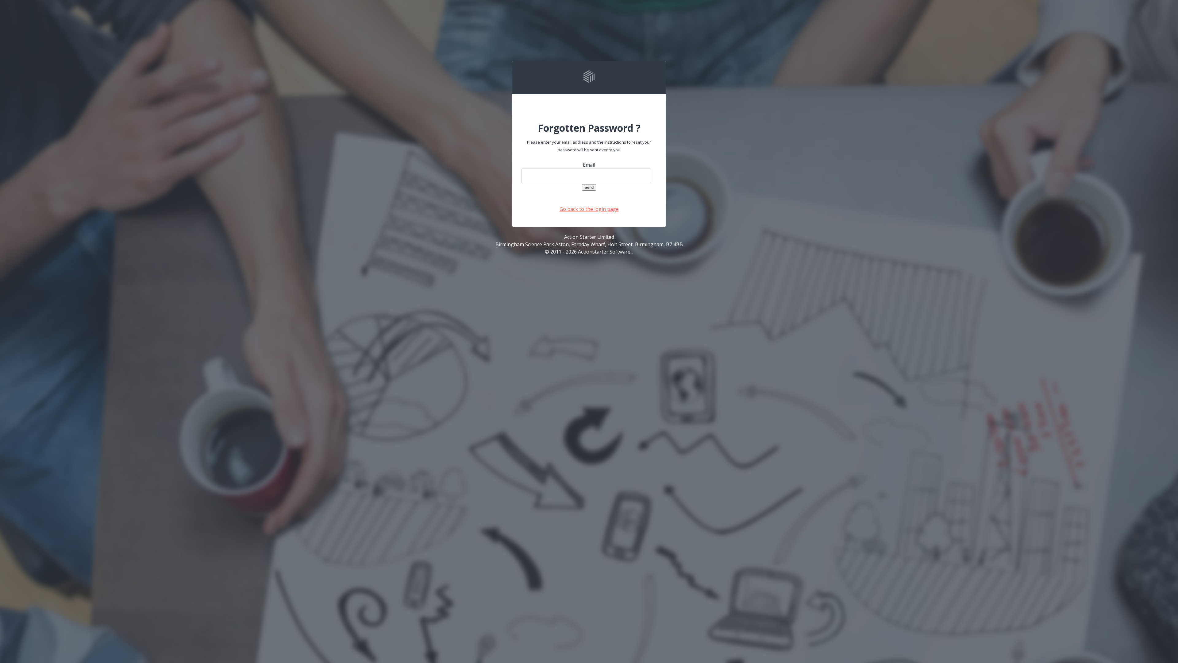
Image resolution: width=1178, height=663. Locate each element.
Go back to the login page (589, 209)
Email (589, 164)
